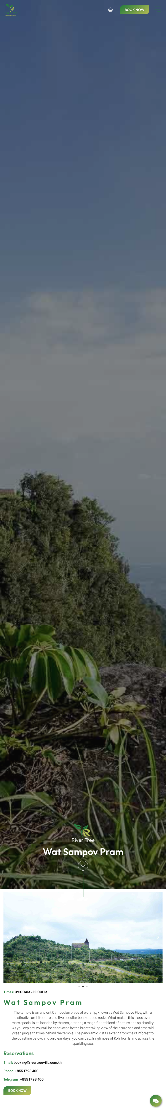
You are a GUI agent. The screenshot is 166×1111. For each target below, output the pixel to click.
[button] (8, 937)
